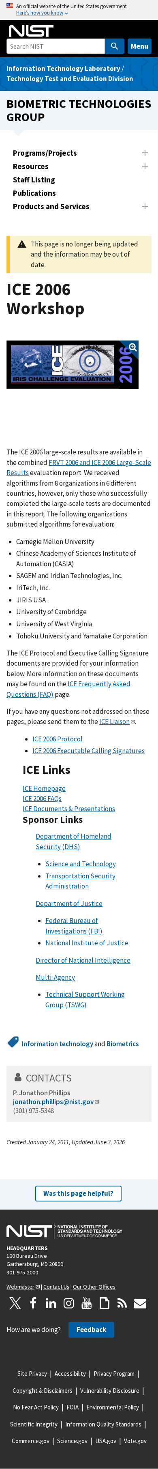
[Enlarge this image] (72, 364)
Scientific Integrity (34, 1424)
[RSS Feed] (122, 1303)
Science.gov (72, 1441)
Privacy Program (114, 1373)
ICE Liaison (114, 721)
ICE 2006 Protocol (57, 738)
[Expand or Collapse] (145, 152)
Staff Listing (34, 179)
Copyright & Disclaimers (43, 1390)
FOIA (72, 1407)
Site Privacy (32, 1373)
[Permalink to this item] (76, 770)
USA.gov (105, 1441)
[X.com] (15, 1303)
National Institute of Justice (86, 942)
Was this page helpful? (78, 1193)
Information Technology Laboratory (63, 68)
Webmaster (20, 1286)
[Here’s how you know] (79, 10)
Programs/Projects (45, 153)
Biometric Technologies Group (78, 110)
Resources (31, 166)
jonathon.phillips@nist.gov (53, 1101)
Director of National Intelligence (83, 960)
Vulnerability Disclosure (109, 1390)
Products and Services (51, 206)
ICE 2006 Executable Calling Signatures (88, 750)
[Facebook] (33, 1303)
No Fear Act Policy (36, 1407)
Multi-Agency (55, 977)
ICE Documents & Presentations (69, 808)
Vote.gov (135, 1441)
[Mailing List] (140, 1303)
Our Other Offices (94, 1286)
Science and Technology (80, 863)
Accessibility (70, 1373)
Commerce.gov (30, 1441)
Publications (34, 193)
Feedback (91, 1329)
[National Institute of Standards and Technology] (64, 1231)
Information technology (57, 1043)
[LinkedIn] (51, 1303)
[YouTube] (87, 1303)
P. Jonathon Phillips (41, 1092)
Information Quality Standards (103, 1424)
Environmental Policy (112, 1407)
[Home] (31, 31)
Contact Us (56, 1286)
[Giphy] (104, 1303)
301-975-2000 (22, 1272)
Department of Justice (69, 903)
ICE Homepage (44, 788)
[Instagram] (69, 1303)
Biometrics (123, 1043)
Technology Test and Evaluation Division (69, 78)
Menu (139, 46)
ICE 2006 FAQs (42, 798)
